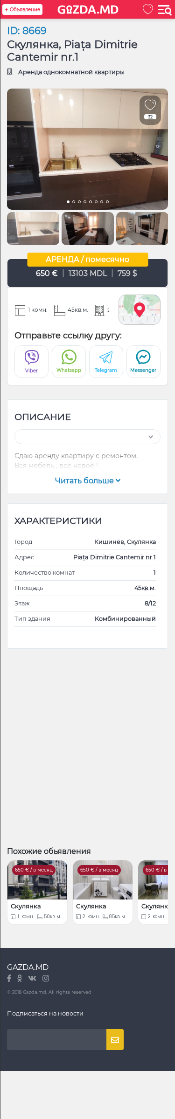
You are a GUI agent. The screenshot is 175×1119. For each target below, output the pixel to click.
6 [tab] (96, 202)
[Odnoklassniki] (20, 978)
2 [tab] (73, 202)
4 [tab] (85, 202)
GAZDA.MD (28, 967)
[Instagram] (45, 978)
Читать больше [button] (85, 480)
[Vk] (33, 978)
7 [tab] (101, 202)
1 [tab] (68, 202)
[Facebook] (10, 978)
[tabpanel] (87, 149)
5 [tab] (90, 202)
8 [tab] (107, 202)
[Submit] (115, 1039)
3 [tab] (79, 202)
